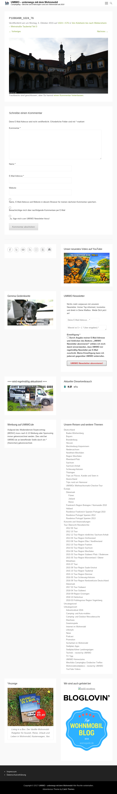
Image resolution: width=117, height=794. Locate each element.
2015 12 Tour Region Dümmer (79, 574)
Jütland (71, 499)
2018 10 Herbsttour (74, 597)
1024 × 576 (63, 23)
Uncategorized (70, 604)
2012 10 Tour (72, 531)
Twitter (16, 249)
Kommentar (15, 128)
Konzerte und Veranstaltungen (77, 522)
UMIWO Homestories (75, 659)
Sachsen (70, 463)
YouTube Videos (73, 669)
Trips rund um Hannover (76, 482)
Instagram (36, 249)
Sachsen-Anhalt (73, 466)
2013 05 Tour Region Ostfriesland (81, 538)
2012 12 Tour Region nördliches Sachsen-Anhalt (87, 535)
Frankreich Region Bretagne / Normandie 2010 (86, 505)
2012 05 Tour (72, 528)
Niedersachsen (72, 449)
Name (12, 164)
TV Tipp (69, 656)
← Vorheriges (15, 31)
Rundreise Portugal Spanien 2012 (81, 515)
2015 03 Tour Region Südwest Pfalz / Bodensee (87, 554)
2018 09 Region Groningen (77, 594)
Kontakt (49, 249)
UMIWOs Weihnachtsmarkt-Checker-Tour (84, 485)
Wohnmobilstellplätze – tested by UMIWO (84, 666)
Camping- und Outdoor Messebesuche (83, 617)
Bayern (69, 436)
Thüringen (70, 472)
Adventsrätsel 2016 (74, 610)
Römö (71, 502)
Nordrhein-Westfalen (75, 453)
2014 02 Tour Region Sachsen (79, 548)
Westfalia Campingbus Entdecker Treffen (84, 662)
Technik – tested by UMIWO (78, 653)
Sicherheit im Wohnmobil (77, 643)
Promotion (70, 639)
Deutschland (69, 430)
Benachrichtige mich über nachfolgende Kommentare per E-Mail (37, 210)
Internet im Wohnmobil (76, 626)
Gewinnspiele (72, 623)
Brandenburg (71, 440)
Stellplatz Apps (72, 646)
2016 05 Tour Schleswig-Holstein (80, 577)
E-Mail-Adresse (16, 176)
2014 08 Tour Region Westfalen (80, 551)
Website (12, 188)
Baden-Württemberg (75, 433)
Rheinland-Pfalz (73, 459)
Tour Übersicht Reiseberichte (76, 525)
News (68, 633)
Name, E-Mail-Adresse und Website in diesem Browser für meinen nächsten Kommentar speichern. (53, 202)
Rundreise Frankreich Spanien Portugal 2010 (85, 512)
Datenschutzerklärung (16, 775)
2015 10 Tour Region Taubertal (79, 571)
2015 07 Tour (72, 564)
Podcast (69, 636)
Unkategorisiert (70, 607)
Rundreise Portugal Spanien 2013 (81, 518)
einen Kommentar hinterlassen (68, 95)
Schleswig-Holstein (74, 469)
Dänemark (70, 492)
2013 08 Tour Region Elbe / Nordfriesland (84, 541)
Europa (67, 489)
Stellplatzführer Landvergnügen (79, 649)
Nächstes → (102, 31)
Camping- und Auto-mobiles (78, 613)
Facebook (9, 249)
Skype (42, 249)
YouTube (23, 249)
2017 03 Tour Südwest (76, 587)
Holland (69, 508)
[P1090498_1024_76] (58, 66)
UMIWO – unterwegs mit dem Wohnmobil (34, 2)
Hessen (69, 443)
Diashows (70, 620)
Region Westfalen (74, 456)
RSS (29, 249)
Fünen (71, 495)
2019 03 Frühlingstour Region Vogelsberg (84, 600)
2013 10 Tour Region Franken (79, 545)
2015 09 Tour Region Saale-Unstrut (81, 567)
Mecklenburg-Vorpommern (77, 446)
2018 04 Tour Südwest (76, 590)
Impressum (12, 771)
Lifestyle (70, 630)
